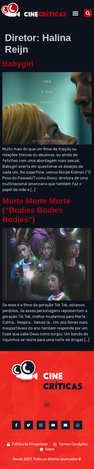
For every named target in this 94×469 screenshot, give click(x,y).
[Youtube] (53, 425)
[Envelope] (65, 425)
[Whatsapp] (78, 425)
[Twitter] (28, 425)
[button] (75, 13)
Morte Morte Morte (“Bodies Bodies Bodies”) (36, 210)
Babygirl (18, 63)
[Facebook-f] (16, 425)
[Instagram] (41, 425)
